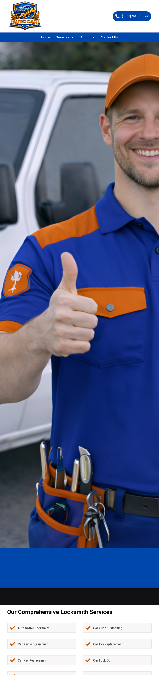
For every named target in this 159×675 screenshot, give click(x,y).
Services (62, 37)
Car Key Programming (33, 644)
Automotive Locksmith (33, 628)
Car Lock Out (102, 660)
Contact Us (109, 37)
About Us (87, 37)
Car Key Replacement (108, 644)
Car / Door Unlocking (107, 628)
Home (45, 37)
